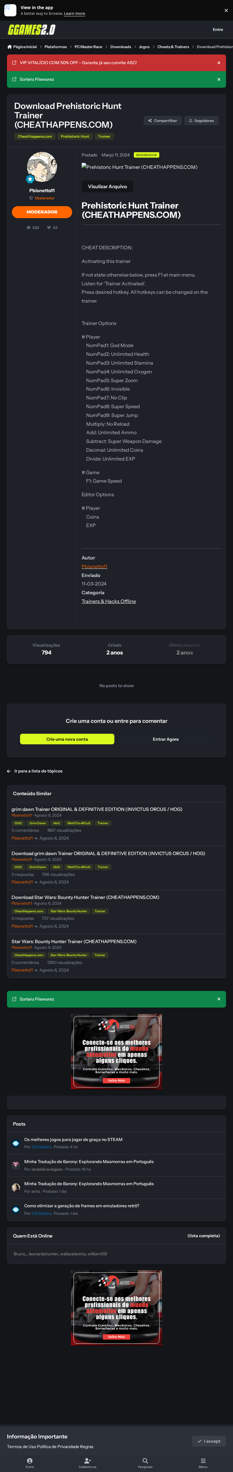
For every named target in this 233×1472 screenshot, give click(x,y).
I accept (212, 1441)
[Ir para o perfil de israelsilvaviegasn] (16, 1165)
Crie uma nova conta (67, 739)
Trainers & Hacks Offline (109, 601)
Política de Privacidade (58, 1446)
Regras (86, 1446)
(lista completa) (203, 1235)
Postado (66, 1147)
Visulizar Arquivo (107, 186)
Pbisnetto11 (42, 190)
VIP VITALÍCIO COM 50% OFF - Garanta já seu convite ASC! (78, 62)
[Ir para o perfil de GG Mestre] (16, 1143)
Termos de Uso (21, 1446)
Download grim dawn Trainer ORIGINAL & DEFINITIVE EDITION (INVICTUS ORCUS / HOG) (108, 853)
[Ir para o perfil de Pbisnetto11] (42, 167)
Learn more (11, 10)
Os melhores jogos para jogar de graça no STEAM (73, 1139)
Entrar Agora (166, 739)
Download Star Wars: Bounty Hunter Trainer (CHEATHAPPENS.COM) (86, 897)
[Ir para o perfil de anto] (16, 1187)
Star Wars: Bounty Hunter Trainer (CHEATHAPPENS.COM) (74, 941)
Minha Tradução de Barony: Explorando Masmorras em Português (89, 1161)
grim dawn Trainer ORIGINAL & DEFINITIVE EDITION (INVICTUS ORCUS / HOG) (97, 809)
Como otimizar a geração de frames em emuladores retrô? (81, 1205)
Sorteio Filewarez (37, 79)
